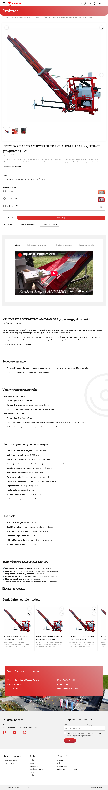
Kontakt (33, 772)
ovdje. (90, 736)
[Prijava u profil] (85, 3)
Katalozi (60, 760)
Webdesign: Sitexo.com (97, 787)
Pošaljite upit (61, 218)
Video (17, 245)
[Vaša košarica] (94, 3)
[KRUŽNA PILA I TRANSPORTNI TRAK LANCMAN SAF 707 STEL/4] (17, 620)
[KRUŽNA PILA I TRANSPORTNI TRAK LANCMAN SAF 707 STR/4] (82, 620)
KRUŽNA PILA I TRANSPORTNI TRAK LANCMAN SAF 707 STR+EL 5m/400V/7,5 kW (67, 17)
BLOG (32, 763)
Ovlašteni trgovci (36, 769)
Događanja (34, 766)
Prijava (69, 740)
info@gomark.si (16, 684)
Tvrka (32, 760)
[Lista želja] (90, 3)
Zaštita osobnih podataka (67, 769)
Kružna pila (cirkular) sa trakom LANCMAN (25, 17)
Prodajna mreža (86, 245)
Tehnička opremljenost (38, 245)
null (58, 763)
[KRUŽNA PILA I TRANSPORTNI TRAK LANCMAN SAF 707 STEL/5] (49, 620)
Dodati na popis (49, 224)
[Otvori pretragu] (80, 3)
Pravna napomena (64, 766)
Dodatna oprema (64, 245)
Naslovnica (6, 17)
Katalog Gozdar (15, 588)
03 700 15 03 (14, 689)
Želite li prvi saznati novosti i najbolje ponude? (81, 725)
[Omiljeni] (29, 613)
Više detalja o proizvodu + (12, 166)
